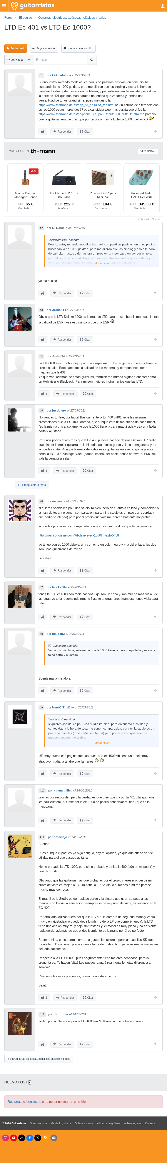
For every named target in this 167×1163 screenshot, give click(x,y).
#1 (41, 75)
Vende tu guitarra (61, 1123)
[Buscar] (92, 60)
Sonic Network (38, 1123)
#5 (41, 410)
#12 (42, 1014)
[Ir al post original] (49, 645)
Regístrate (15, 1101)
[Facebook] (29, 1138)
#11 (42, 837)
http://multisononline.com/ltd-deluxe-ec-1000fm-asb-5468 (78, 535)
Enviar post (17, 48)
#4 (41, 356)
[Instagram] (5, 1138)
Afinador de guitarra (108, 1123)
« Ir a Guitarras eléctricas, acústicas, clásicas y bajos (39, 1058)
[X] (37, 1138)
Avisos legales (132, 1123)
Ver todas (147, 151)
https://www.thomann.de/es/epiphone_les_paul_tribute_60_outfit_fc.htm (88, 114)
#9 (41, 707)
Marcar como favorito (79, 48)
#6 (41, 501)
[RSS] (45, 1138)
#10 (42, 790)
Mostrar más (102, 263)
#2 (41, 228)
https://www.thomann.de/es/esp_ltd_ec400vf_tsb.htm (76, 105)
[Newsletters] (53, 1138)
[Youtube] (13, 1138)
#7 (41, 587)
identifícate (33, 1101)
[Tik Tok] (21, 1138)
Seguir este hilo (45, 48)
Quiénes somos (84, 1123)
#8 (41, 633)
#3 (41, 310)
